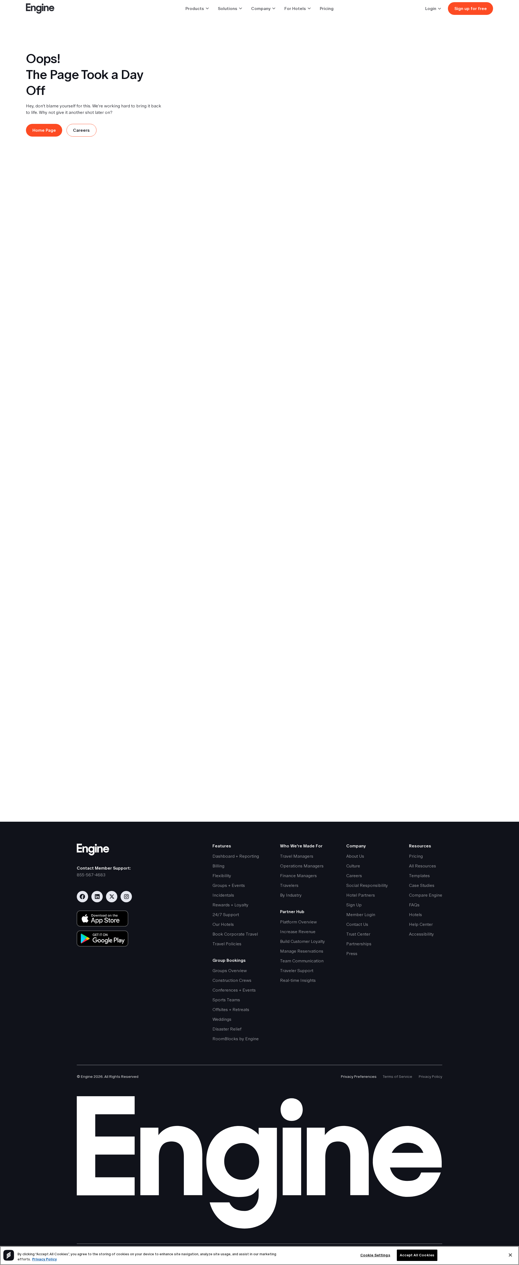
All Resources (422, 865)
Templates (419, 875)
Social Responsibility (367, 885)
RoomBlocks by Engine (235, 1038)
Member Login (360, 914)
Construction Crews (231, 980)
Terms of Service (397, 1076)
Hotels (415, 914)
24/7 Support (225, 914)
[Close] (510, 1255)
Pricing (327, 8)
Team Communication (302, 960)
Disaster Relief (226, 1029)
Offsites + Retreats (230, 1009)
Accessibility (421, 934)
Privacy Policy (430, 1076)
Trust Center (358, 934)
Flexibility (221, 875)
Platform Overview (298, 921)
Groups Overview (229, 970)
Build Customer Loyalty (302, 941)
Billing (218, 865)
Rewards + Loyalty (230, 904)
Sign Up (354, 904)
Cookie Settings (375, 1255)
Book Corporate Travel (235, 934)
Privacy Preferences (359, 1076)
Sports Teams (226, 999)
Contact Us (357, 924)
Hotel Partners (360, 895)
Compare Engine (425, 895)
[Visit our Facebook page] (82, 896)
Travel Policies (226, 943)
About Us (355, 856)
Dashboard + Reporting (235, 856)
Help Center (421, 924)
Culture (353, 865)
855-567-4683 (91, 874)
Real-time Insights (298, 980)
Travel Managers (296, 856)
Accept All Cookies (417, 1255)
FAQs (414, 904)
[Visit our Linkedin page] (97, 896)
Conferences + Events (234, 990)
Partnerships (358, 943)
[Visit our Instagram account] (126, 896)
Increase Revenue (297, 931)
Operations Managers (302, 865)
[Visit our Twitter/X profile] (111, 896)
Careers (354, 875)
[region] (259, 1255)
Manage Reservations (301, 951)
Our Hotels (223, 924)
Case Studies (421, 885)
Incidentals (223, 895)
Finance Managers (298, 875)
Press (351, 953)
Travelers (289, 885)
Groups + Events (228, 885)
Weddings (221, 1019)
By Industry (291, 895)
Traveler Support (296, 970)
